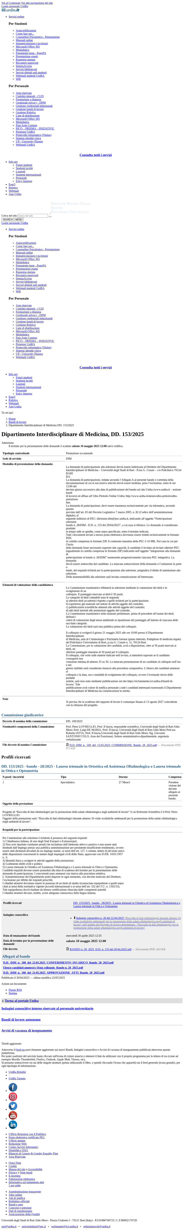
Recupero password (27, 62)
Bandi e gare (16, 1204)
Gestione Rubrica (26, 112)
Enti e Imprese (24, 181)
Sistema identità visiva (28, 138)
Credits (13, 1166)
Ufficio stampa (17, 1140)
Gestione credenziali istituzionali (34, 105)
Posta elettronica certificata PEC (27, 1137)
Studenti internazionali (28, 174)
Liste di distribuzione (28, 115)
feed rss (20, 1049)
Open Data (15, 1162)
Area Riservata (17, 1156)
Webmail (14, 190)
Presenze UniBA (25, 131)
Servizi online (16, 16)
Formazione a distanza (28, 99)
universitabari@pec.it (34, 1226)
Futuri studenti (24, 164)
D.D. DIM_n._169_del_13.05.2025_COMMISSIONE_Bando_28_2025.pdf (113, 745)
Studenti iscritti (24, 168)
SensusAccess (24, 66)
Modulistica (22, 49)
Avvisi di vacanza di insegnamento (26, 1030)
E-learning (14, 1175)
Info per (13, 161)
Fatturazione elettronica (22, 1179)
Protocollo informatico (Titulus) (33, 134)
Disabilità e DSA (18, 1150)
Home (12, 418)
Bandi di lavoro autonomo (21, 1019)
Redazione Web (18, 1143)
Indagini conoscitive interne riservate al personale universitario (47, 1008)
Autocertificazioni (26, 30)
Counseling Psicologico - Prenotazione (38, 36)
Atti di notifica (17, 1198)
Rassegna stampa (25, 59)
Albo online (15, 1194)
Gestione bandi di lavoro (30, 109)
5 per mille (15, 1185)
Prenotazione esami (27, 56)
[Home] (79, 212)
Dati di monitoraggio (20, 1211)
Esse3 (12, 184)
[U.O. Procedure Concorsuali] (26, 212)
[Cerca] (50, 216)
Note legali (26, 1172)
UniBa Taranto (17, 1078)
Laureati (20, 171)
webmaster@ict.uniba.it (64, 1226)
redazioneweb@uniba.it (96, 1226)
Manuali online (24, 40)
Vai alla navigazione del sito (37, 2)
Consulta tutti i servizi (96, 155)
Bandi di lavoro (17, 422)
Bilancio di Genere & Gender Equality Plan (33, 1153)
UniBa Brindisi (17, 1071)
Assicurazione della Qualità (24, 1214)
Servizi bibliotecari (26, 69)
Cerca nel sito (9, 215)
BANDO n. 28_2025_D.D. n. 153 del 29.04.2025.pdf (100, 949)
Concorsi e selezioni (20, 1207)
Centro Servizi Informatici (23, 1147)
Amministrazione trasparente (25, 1191)
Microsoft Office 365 (28, 46)
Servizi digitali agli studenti (31, 72)
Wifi (18, 78)
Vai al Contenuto (10, 2)
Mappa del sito (17, 1169)
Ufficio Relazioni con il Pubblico (27, 1134)
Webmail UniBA (25, 144)
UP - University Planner (29, 141)
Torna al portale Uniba (22, 1001)
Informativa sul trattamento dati (26, 1182)
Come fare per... (25, 33)
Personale (21, 177)
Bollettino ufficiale (19, 1201)
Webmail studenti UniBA (30, 75)
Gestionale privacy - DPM (31, 102)
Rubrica (13, 187)
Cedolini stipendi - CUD (30, 96)
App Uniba (15, 194)
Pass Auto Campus (26, 125)
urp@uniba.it (8, 1226)
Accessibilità (34, 1169)
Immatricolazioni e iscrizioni (32, 43)
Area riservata (24, 92)
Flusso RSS (15, 989)
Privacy (13, 1172)
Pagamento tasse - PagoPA (31, 53)
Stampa (13, 993)
